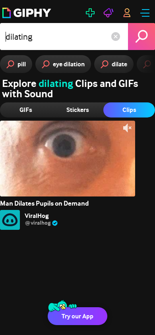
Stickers (77, 110)
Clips (129, 110)
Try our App (77, 316)
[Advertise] (108, 13)
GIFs (25, 110)
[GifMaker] (90, 13)
